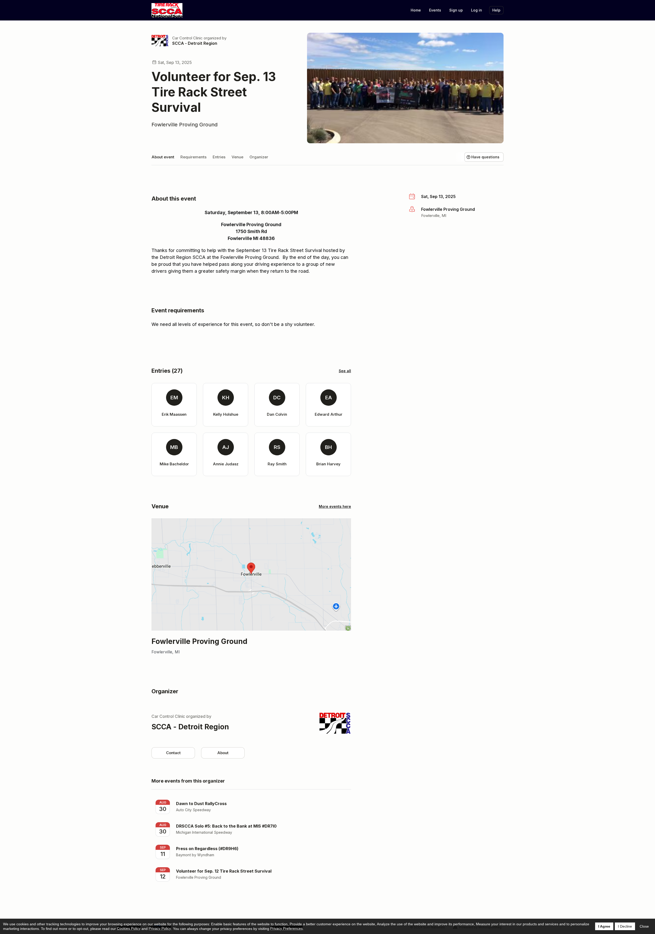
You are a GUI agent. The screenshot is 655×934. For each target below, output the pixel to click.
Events (435, 10)
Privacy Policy (160, 928)
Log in (476, 10)
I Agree (604, 926)
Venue (237, 157)
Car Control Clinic (187, 38)
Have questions (485, 157)
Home (416, 10)
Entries (219, 157)
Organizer (258, 157)
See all (345, 371)
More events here (335, 506)
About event (162, 157)
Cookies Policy (128, 928)
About (222, 752)
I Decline (625, 926)
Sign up (456, 10)
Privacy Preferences (286, 928)
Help (496, 10)
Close (644, 926)
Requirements (193, 157)
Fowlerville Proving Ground (184, 125)
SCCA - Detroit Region (194, 43)
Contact (173, 752)
